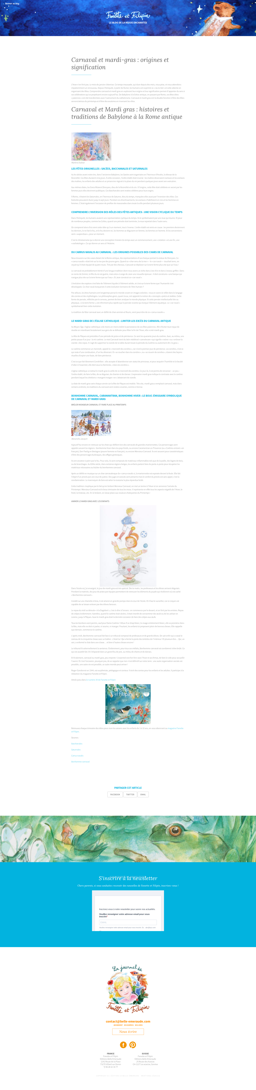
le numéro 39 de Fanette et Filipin (101, 679)
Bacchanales (76, 743)
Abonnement (118, 1025)
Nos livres (139, 1025)
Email (143, 794)
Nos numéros (129, 1025)
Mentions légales (150, 1076)
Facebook (115, 794)
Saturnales (76, 749)
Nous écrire (128, 1032)
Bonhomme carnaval (80, 761)
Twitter (130, 794)
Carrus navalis (77, 755)
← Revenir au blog (11, 4)
